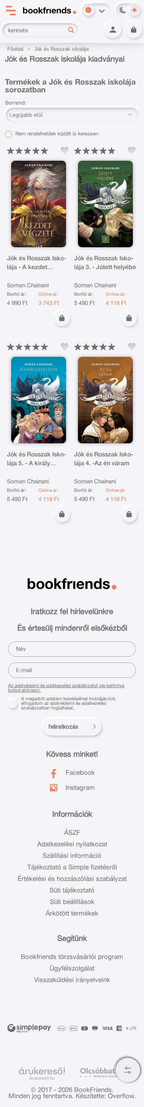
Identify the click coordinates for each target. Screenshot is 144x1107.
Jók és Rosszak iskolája (61, 49)
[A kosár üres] (133, 29)
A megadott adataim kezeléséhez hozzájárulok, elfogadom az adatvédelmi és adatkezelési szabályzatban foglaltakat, (68, 703)
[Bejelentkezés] (112, 29)
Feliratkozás (63, 726)
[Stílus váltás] (88, 10)
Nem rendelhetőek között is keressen (56, 134)
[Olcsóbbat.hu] (102, 1072)
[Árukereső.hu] (42, 1071)
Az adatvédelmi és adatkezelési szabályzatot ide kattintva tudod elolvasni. (66, 688)
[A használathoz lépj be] (64, 150)
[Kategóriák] (128, 1070)
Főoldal (15, 49)
